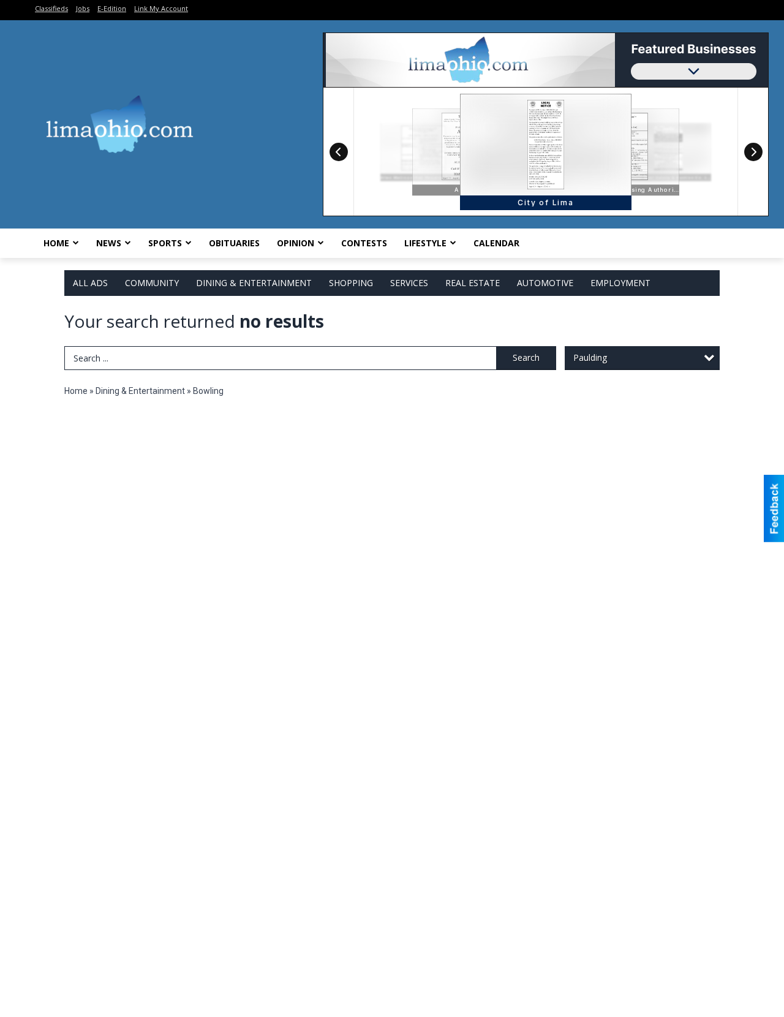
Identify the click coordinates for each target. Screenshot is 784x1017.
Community (152, 283)
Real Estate (472, 283)
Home (56, 243)
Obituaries (234, 243)
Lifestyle (425, 243)
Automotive (545, 283)
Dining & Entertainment (254, 283)
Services (409, 283)
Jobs (82, 8)
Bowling (208, 391)
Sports (165, 243)
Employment (620, 283)
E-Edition (111, 8)
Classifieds (51, 8)
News (108, 243)
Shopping (351, 283)
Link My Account (161, 8)
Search (526, 357)
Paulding (590, 357)
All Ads (90, 283)
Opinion (295, 243)
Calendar (496, 243)
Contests (364, 243)
